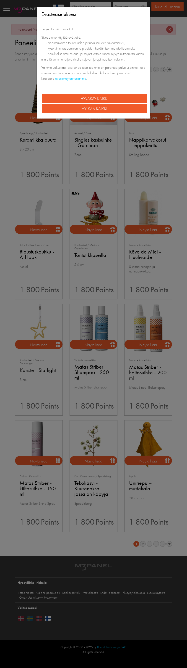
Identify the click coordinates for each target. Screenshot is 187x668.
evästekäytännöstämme (70, 78)
